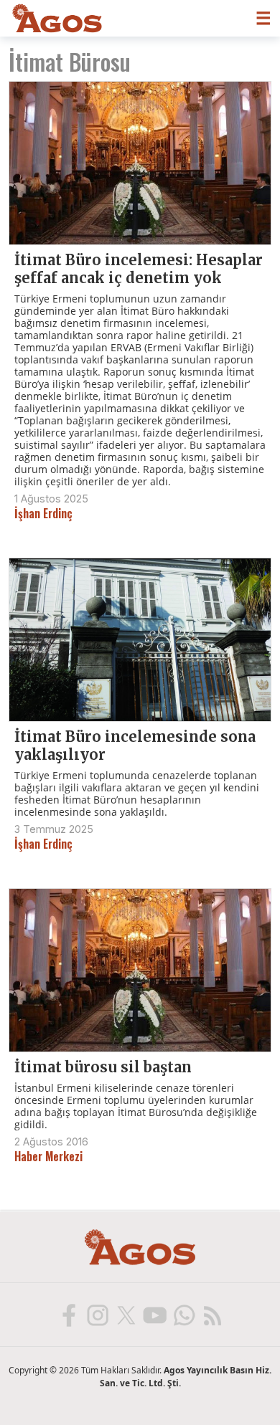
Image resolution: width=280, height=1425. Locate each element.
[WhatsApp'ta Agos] (183, 1314)
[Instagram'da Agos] (97, 1314)
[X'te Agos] (125, 1314)
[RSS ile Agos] (211, 1314)
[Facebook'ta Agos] (68, 1314)
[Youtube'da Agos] (154, 1314)
